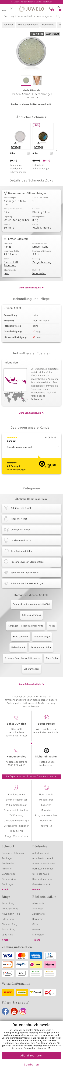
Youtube (14, 1011)
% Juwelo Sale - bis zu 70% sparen (22, 658)
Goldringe (7, 884)
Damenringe (9, 874)
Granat (36, 929)
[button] (4, 8)
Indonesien (39, 273)
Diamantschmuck (42, 879)
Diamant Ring (9, 924)
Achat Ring (8, 903)
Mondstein (38, 934)
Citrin (35, 924)
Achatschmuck (40, 853)
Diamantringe (9, 879)
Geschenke (48, 24)
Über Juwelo (46, 794)
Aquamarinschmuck (43, 863)
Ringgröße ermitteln (16, 836)
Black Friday (52, 658)
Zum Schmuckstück (30, 287)
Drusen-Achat (40, 247)
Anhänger (7, 858)
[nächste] (56, 149)
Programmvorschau (46, 815)
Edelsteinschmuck (28, 24)
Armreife (7, 868)
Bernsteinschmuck (43, 868)
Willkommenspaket (16, 805)
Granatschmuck (41, 884)
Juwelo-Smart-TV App (16, 820)
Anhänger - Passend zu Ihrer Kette (25, 626)
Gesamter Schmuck (13, 853)
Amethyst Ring (10, 908)
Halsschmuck (18, 647)
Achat (7, 247)
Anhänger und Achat (41, 647)
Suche (58, 16)
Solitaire (9, 228)
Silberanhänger (31, 669)
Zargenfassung (41, 262)
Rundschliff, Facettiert (11, 264)
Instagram (22, 1011)
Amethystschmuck (43, 858)
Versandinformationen (16, 826)
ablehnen (25, 1043)
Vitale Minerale (41, 228)
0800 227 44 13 (17, 765)
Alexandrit (38, 903)
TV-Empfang (17, 815)
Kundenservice (16, 794)
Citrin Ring (8, 919)
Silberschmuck (20, 636)
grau (6, 273)
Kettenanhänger (42, 636)
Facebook (5, 1011)
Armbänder (8, 863)
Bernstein (37, 919)
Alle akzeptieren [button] (31, 1056)
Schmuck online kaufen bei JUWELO (31, 604)
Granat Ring (8, 929)
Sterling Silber (41, 212)
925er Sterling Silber (16, 220)
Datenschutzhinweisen (35, 1048)
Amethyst (37, 908)
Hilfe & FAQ (16, 831)
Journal (45, 826)
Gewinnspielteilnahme (16, 810)
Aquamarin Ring (11, 914)
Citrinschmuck (40, 874)
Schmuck (8, 24)
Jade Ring (7, 934)
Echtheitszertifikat (16, 800)
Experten (46, 805)
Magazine (46, 810)
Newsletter (46, 820)
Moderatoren (46, 800)
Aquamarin (38, 914)
